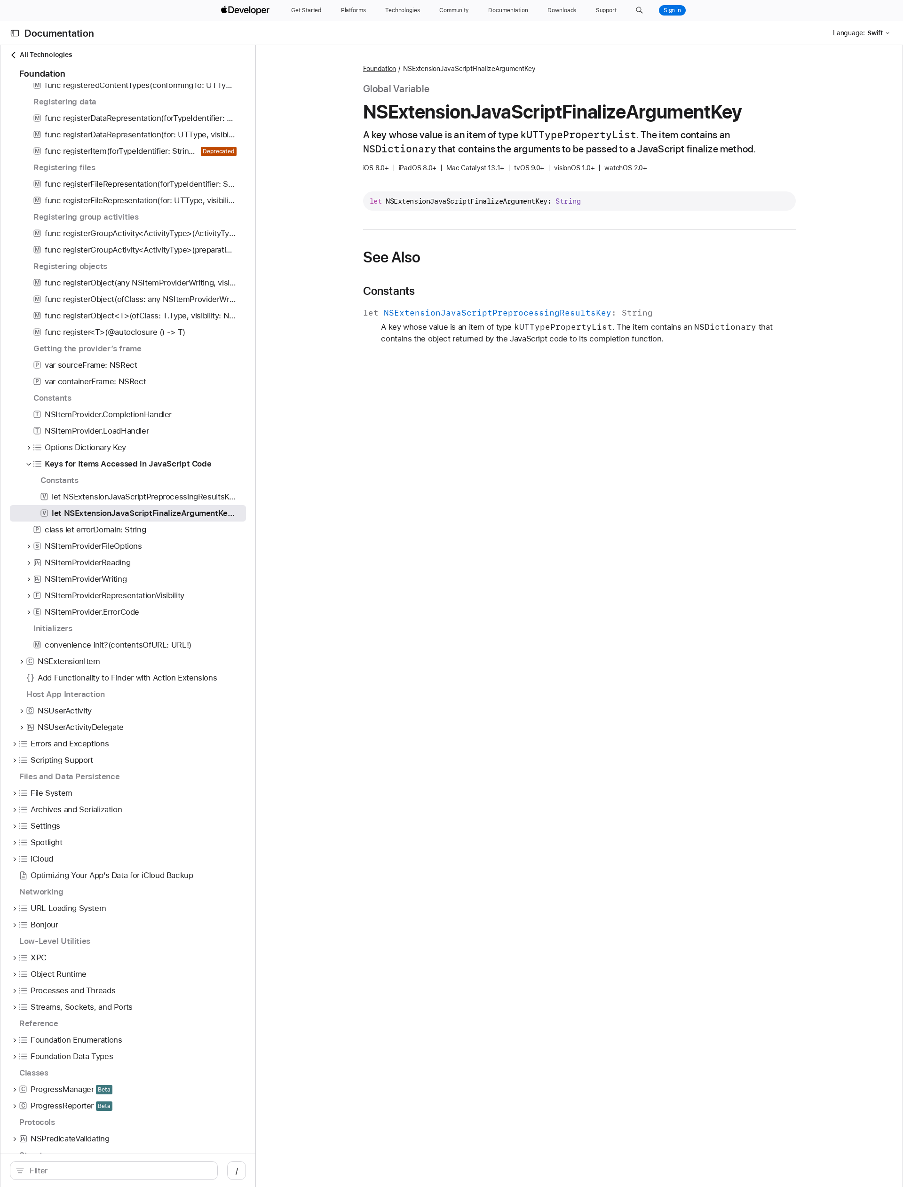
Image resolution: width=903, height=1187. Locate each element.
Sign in (672, 10)
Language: (849, 33)
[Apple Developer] (246, 10)
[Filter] (118, 1170)
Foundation (379, 68)
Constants (389, 291)
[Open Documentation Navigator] (15, 33)
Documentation (59, 33)
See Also (392, 257)
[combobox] (118, 1170)
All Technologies (46, 54)
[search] (114, 1170)
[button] (639, 10)
